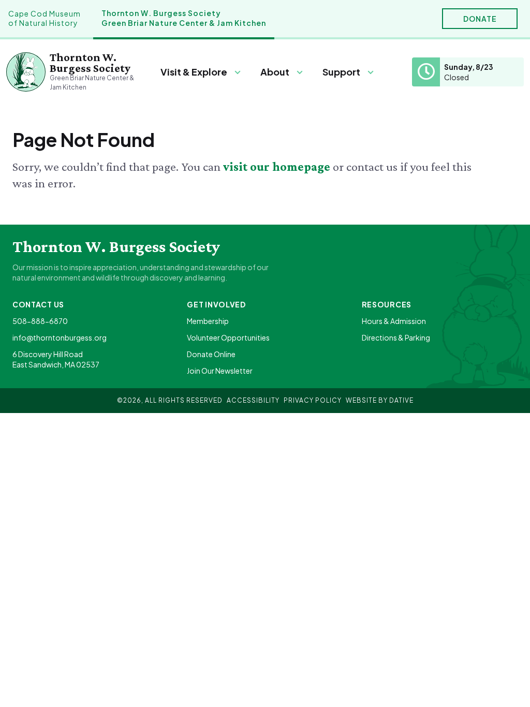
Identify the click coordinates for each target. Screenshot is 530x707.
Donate (480, 18)
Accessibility (253, 400)
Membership (208, 321)
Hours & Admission (394, 321)
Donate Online (211, 354)
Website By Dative (380, 400)
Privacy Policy (313, 400)
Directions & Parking (396, 337)
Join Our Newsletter (220, 370)
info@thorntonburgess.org (59, 337)
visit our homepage (278, 166)
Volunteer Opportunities (228, 337)
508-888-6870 (40, 321)
